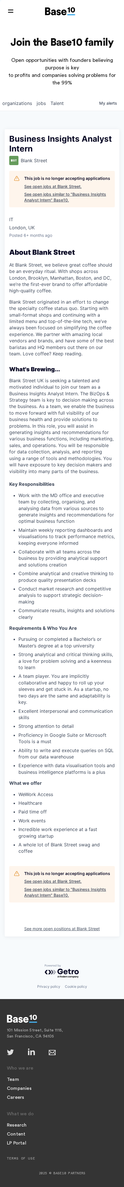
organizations (17, 103)
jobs (41, 103)
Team (13, 1079)
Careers (15, 1097)
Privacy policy (48, 986)
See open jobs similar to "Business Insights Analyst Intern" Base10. (65, 197)
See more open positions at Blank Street (62, 928)
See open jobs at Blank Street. (53, 186)
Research (17, 1125)
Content (16, 1134)
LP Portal (16, 1143)
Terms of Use (21, 1158)
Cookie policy (76, 986)
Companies (19, 1088)
